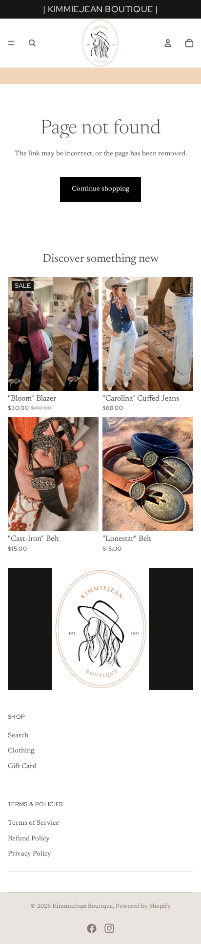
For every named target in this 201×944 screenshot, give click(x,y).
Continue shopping (100, 189)
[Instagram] (109, 928)
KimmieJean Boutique (82, 906)
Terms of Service (33, 823)
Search (18, 735)
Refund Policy (29, 839)
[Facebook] (92, 928)
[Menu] (11, 43)
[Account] (168, 43)
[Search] (32, 43)
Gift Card (22, 766)
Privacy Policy (29, 854)
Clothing (21, 751)
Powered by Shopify (143, 906)
